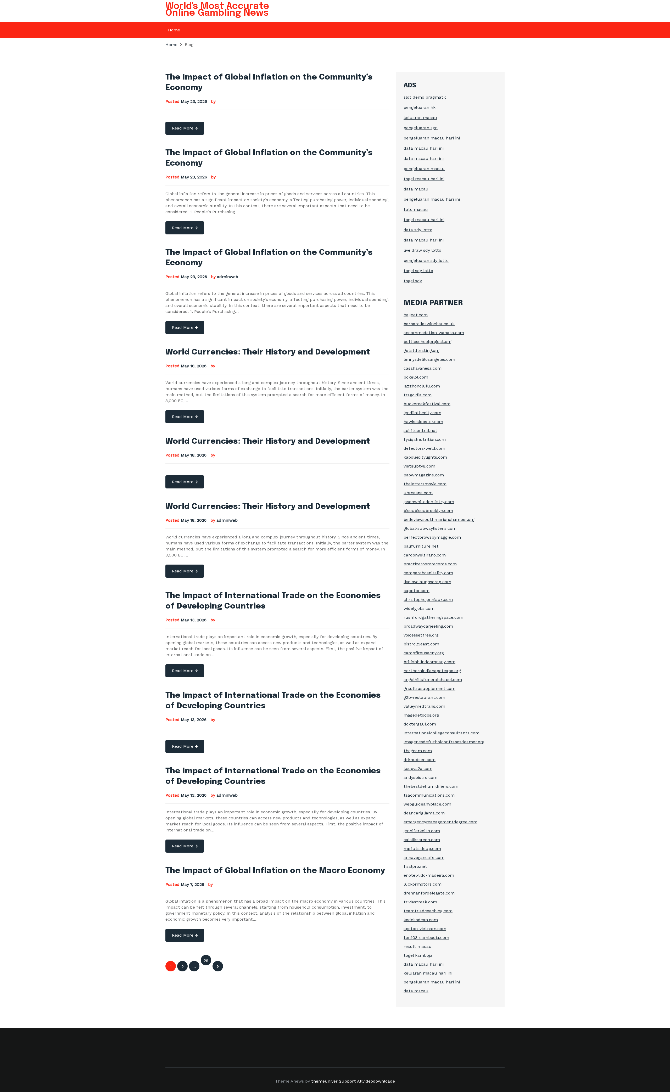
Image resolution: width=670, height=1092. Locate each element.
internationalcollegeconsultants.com (441, 732)
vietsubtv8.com (419, 466)
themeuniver (324, 1081)
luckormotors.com (423, 884)
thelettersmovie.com (425, 483)
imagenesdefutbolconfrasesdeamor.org (444, 741)
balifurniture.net (421, 546)
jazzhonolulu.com (422, 386)
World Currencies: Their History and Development (267, 352)
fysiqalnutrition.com (425, 439)
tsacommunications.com (429, 795)
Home (174, 29)
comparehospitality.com (428, 572)
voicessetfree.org (421, 635)
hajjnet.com (416, 314)
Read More (183, 128)
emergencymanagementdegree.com (440, 821)
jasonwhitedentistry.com (429, 501)
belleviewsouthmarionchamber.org (439, 519)
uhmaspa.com (418, 492)
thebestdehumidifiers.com (431, 786)
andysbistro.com (420, 777)
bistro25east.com (421, 643)
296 (206, 961)
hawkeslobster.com (423, 421)
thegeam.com (418, 750)
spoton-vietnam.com (425, 928)
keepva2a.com (418, 768)
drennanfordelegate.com (429, 893)
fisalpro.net (415, 866)
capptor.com (416, 590)
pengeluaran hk (420, 107)
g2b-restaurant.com (424, 697)
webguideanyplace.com (427, 804)
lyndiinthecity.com (422, 412)
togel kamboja (418, 955)
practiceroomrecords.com (430, 563)
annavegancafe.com (424, 857)
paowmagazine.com (424, 474)
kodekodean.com (421, 919)
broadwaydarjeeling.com (428, 626)
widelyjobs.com (419, 608)
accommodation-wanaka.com (434, 332)
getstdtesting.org (421, 350)
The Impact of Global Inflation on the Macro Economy (275, 871)
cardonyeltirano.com (425, 555)
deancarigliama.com (424, 812)
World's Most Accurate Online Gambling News (217, 10)
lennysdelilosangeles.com (429, 359)
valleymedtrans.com (424, 706)
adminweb (227, 276)
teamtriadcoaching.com (428, 910)
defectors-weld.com (424, 448)
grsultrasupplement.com (429, 688)
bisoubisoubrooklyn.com (428, 510)
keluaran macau (420, 117)
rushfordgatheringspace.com (433, 617)
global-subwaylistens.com (430, 528)
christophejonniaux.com (428, 599)
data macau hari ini (424, 148)
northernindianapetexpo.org (432, 670)
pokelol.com (416, 377)
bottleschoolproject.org (427, 341)
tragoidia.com (418, 394)
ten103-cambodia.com (426, 937)
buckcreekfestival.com (427, 403)
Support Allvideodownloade (367, 1081)
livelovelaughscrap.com (427, 581)
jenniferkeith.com (422, 830)
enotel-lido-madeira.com (429, 875)
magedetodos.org (421, 715)
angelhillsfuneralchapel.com (433, 679)
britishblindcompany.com (429, 661)
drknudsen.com (420, 759)
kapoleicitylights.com (425, 457)
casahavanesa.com (423, 368)
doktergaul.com (420, 724)
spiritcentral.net (420, 430)
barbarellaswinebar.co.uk (429, 323)
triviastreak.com (420, 901)
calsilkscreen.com (422, 839)
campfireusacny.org (424, 652)
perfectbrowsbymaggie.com (432, 537)
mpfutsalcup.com (422, 848)
